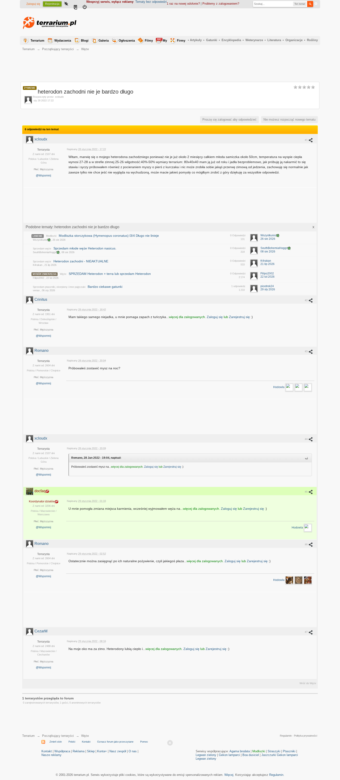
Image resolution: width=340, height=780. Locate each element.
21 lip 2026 (267, 264)
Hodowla (279, 387)
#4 (306, 439)
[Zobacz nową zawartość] (75, 8)
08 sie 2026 (267, 251)
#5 (306, 491)
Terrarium (37, 40)
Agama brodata (239, 751)
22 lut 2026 (267, 276)
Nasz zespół (117, 751)
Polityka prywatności (305, 735)
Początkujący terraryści (58, 736)
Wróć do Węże (308, 683)
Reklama (78, 751)
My (162, 40)
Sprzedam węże (42, 248)
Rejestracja (52, 4)
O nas (133, 751)
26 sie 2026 (267, 238)
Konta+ (102, 751)
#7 (306, 632)
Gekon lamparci (229, 755)
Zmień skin (55, 741)
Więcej (228, 775)
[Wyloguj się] (84, 8)
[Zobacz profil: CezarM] (30, 631)
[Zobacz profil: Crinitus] (30, 299)
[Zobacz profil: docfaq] (30, 491)
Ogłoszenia (127, 40)
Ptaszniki (289, 751)
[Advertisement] (233, 22)
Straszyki (274, 751)
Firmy (181, 40)
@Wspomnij (43, 175)
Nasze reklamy (51, 755)
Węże (63, 274)
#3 (306, 351)
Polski (71, 741)
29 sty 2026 (267, 289)
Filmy (149, 40)
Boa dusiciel (250, 755)
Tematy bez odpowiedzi (151, 1)
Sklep (91, 751)
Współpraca (62, 751)
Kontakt (86, 741)
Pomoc (144, 741)
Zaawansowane (316, 4)
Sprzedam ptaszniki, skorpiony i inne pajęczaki (59, 286)
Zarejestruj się (240, 317)
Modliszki (51, 235)
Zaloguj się (33, 4)
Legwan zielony (206, 755)
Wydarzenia (62, 40)
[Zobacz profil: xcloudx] (30, 139)
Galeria (104, 40)
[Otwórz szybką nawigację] (66, 4)
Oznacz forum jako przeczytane (115, 741)
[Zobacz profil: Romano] (30, 350)
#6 (306, 544)
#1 (306, 140)
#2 (306, 300)
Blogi (85, 40)
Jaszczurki (268, 755)
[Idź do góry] (170, 743)
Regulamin (286, 735)
